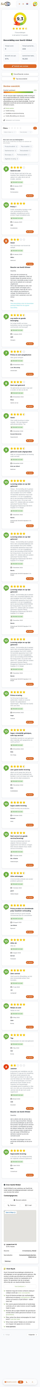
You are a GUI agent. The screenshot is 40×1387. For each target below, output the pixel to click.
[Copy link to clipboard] (19, 4)
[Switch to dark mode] (23, 4)
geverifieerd (10, 1314)
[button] (20, 1326)
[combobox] (10, 132)
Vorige (7, 1334)
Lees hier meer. (15, 1319)
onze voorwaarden (24, 1292)
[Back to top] (32, 1382)
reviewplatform (25, 1297)
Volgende (31, 1334)
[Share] (20, 1382)
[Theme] (26, 1382)
